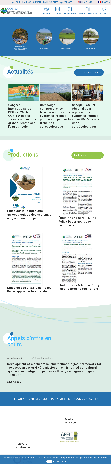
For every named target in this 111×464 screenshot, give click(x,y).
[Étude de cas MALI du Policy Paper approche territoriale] (77, 258)
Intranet (68, 2)
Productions (22, 154)
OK (49, 461)
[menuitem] (16, 2)
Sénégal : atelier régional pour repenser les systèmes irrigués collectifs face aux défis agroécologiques (85, 115)
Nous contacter (33, 2)
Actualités (20, 71)
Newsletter (52, 2)
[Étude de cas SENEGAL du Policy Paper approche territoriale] (77, 191)
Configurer (59, 461)
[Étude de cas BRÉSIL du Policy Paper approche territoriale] (26, 259)
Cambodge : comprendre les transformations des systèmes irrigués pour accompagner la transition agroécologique (55, 115)
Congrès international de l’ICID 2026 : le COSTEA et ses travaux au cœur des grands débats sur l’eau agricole (23, 115)
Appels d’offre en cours (29, 341)
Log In (17, 2)
